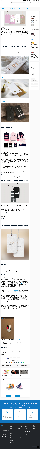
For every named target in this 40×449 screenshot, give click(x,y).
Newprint (10, 358)
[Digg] (16, 362)
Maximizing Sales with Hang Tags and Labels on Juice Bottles (6, 375)
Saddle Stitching (11, 438)
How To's (19, 358)
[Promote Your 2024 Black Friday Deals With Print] (15, 372)
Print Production (33, 68)
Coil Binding (11, 440)
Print (32, 67)
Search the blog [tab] (33, 11)
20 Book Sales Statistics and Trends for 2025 (35, 35)
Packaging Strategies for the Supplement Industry (34, 44)
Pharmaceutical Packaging (34, 80)
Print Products (33, 69)
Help (31, 0)
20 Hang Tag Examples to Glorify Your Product (23, 375)
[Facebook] (8, 362)
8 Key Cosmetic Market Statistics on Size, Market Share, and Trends (34, 20)
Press (32, 70)
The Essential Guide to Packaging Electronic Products (34, 54)
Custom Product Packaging (20, 426)
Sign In (29, 0)
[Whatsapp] (23, 362)
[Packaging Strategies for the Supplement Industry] (35, 43)
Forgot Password (34, 429)
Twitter (2, 436)
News (32, 72)
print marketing (36, 84)
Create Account (34, 428)
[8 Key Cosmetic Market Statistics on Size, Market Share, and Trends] (35, 18)
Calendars (11, 432)
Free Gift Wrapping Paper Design (28, 434)
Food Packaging (11, 428)
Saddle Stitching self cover (12, 439)
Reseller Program (19, 435)
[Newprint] (3, 2)
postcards (32, 84)
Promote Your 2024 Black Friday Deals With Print (15, 375)
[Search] (24, 2)
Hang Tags (11, 429)
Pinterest (8, 436)
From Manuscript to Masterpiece (34, 26)
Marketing (16, 358)
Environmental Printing (27, 429)
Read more (32, 21)
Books (11, 437)
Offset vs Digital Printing (20, 436)
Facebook (1, 436)
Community (33, 71)
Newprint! (18, 339)
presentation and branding (24, 283)
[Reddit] (19, 362)
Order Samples (19, 439)
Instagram (6, 436)
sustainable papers (16, 290)
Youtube (5, 436)
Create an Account (37, 0)
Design (14, 358)
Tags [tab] (31, 77)
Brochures (11, 431)
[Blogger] (11, 362)
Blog (27, 0)
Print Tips (21, 358)
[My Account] (37, 2)
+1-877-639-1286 (33, 2)
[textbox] (35, 13)
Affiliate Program (19, 437)
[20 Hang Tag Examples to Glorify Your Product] (24, 372)
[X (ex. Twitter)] (6, 362)
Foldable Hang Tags (7, 266)
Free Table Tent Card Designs (27, 435)
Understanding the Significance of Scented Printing (7, 366)
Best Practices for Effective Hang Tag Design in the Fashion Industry (14, 29)
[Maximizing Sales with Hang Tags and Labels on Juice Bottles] (6, 372)
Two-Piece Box (19, 428)
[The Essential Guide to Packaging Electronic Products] (35, 52)
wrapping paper (35, 83)
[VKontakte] (9, 362)
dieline (32, 83)
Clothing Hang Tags (4, 37)
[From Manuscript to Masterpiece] (35, 25)
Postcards (11, 433)
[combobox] (18, 2)
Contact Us (34, 0)
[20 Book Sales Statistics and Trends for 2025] (35, 34)
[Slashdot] (18, 362)
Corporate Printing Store (20, 434)
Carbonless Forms (12, 442)
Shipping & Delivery (34, 430)
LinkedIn (4, 436)
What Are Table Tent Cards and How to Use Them (22, 366)
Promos (32, 73)
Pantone (11, 435)
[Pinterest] (13, 362)
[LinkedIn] (21, 362)
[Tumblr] (14, 362)
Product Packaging (12, 426)
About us (26, 426)
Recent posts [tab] (33, 16)
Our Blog (26, 428)
